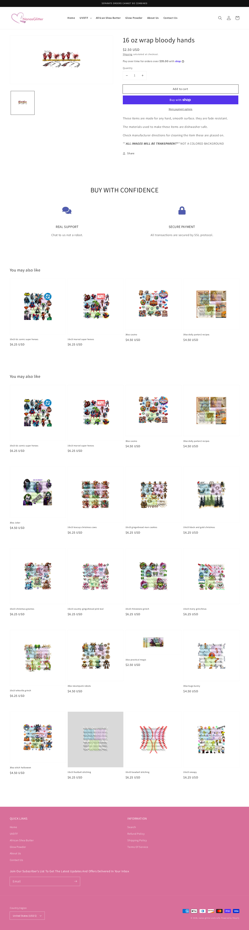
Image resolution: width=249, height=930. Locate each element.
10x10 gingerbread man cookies (141, 527)
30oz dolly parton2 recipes (196, 334)
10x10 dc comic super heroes (24, 339)
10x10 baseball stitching (137, 772)
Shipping (127, 54)
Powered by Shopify (230, 918)
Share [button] (130, 153)
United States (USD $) (25, 915)
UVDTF (14, 834)
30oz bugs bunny (191, 685)
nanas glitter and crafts (210, 918)
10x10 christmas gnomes (22, 608)
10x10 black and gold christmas (199, 527)
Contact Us (16, 860)
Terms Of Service (137, 847)
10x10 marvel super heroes (81, 339)
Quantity (128, 68)
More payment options (181, 109)
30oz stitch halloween (20, 767)
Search (131, 827)
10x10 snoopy (190, 772)
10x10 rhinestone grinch (137, 608)
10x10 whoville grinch (20, 690)
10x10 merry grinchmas (194, 608)
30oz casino (131, 334)
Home (13, 827)
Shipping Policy (137, 840)
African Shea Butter (22, 840)
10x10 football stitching (79, 772)
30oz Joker (15, 522)
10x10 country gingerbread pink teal (85, 608)
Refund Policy (135, 834)
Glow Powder (18, 847)
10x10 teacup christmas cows (82, 527)
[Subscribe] (75, 881)
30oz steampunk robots (79, 685)
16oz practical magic (136, 659)
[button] (85, 18)
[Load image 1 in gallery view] (22, 103)
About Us (15, 853)
